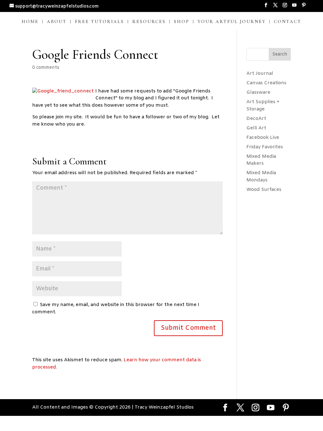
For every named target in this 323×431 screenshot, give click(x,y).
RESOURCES (149, 21)
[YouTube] (294, 7)
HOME (29, 21)
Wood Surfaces (263, 189)
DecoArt (256, 118)
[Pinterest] (304, 7)
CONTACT (287, 21)
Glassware (258, 92)
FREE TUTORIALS (99, 21)
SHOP (181, 21)
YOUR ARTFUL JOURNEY (231, 21)
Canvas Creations (266, 83)
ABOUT (57, 21)
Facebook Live (262, 137)
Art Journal (259, 73)
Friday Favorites (264, 147)
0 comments (45, 68)
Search (279, 54)
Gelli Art (256, 128)
